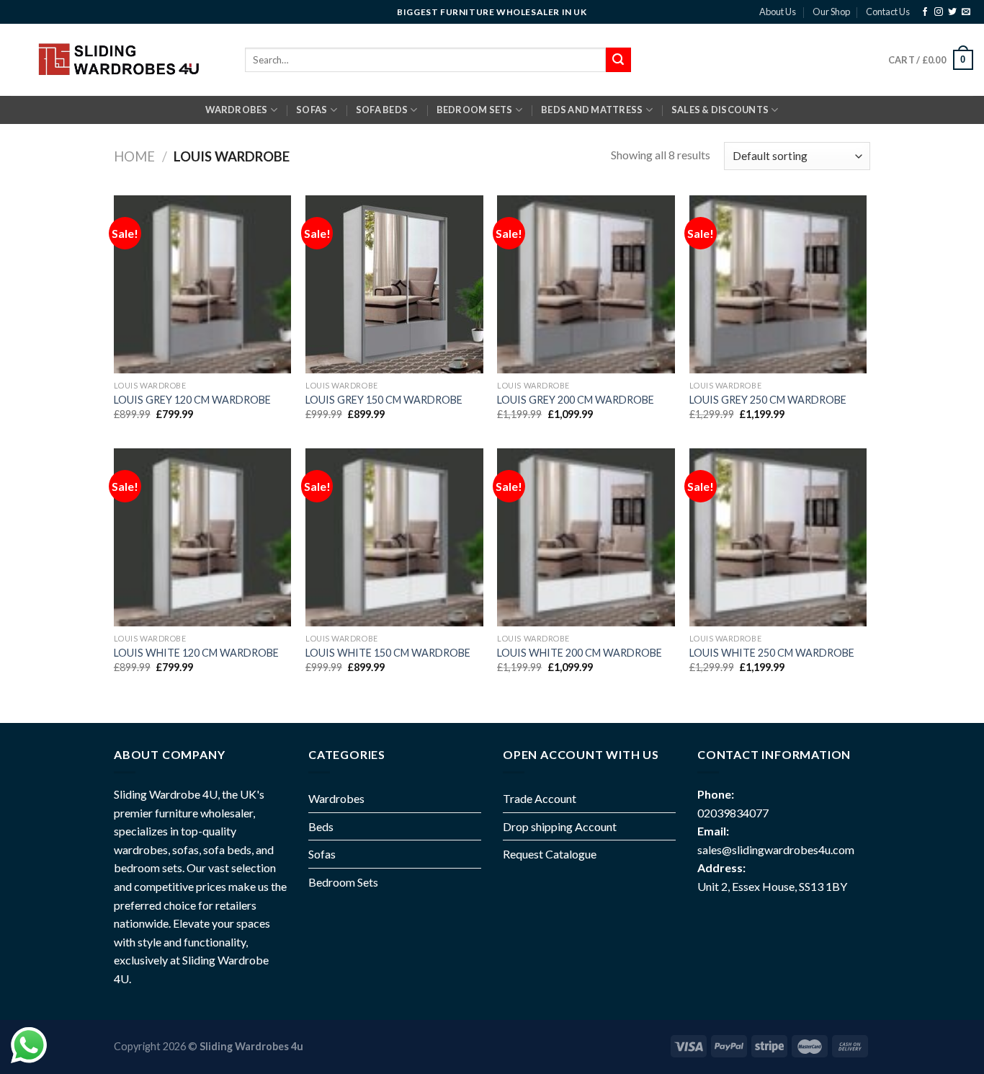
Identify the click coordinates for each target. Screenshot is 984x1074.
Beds (321, 826)
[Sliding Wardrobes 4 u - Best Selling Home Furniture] (117, 59)
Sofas (322, 854)
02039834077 (733, 813)
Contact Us (888, 11)
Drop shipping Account (560, 826)
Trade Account (539, 798)
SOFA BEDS (382, 109)
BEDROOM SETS (475, 109)
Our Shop (831, 11)
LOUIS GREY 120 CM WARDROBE (192, 400)
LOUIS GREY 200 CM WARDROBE (575, 400)
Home (134, 156)
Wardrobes (236, 109)
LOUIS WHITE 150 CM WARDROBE (387, 653)
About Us (777, 11)
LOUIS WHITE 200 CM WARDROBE (579, 653)
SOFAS (311, 109)
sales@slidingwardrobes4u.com (775, 849)
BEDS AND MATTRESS (592, 109)
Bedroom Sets (343, 882)
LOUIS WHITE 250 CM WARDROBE (771, 653)
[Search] (618, 60)
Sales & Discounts (720, 109)
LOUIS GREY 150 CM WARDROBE (383, 400)
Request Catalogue (549, 854)
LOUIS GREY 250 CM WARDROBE (767, 400)
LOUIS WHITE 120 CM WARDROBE (196, 653)
